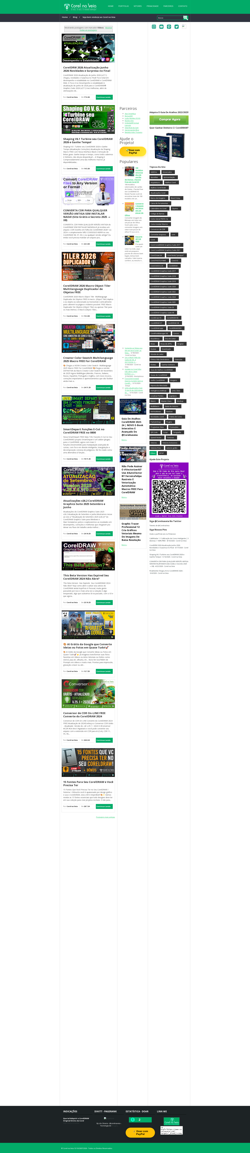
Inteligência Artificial (158, 390)
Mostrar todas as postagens (96, 28)
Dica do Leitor (170, 338)
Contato (182, 6)
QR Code (154, 432)
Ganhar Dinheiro (168, 364)
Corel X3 (175, 260)
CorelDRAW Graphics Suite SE (162, 307)
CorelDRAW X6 (172, 318)
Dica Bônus (155, 338)
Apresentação (169, 177)
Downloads (166, 349)
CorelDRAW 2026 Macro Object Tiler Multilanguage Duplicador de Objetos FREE (87, 289)
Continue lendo (103, 97)
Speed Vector (156, 437)
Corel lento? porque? (175, 255)
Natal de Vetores (171, 406)
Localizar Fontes (157, 396)
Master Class (166, 401)
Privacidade (152, 6)
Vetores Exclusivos (169, 443)
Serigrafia (177, 432)
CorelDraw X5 (156, 318)
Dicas (153, 344)
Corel (153, 240)
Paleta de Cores (175, 417)
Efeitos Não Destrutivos (160, 359)
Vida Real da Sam (132, 127)
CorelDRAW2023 (175, 328)
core (173, 234)
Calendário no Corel (158, 208)
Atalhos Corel (170, 182)
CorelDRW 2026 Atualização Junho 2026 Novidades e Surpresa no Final (86, 69)
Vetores (138, 6)
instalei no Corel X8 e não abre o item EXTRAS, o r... (133, 371)
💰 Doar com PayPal (140, 1132)
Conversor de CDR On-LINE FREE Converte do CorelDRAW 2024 (84, 714)
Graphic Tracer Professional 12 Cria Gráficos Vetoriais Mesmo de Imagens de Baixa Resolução (132, 531)
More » (124, 440)
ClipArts (175, 208)
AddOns (154, 172)
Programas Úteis (157, 427)
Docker (153, 349)
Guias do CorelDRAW (159, 375)
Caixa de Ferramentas (159, 203)
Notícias (169, 411)
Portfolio (123, 6)
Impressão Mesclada (159, 385)
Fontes (153, 364)
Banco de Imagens (158, 198)
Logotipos (173, 396)
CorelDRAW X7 (156, 323)
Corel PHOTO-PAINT (158, 260)
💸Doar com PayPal (133, 151)
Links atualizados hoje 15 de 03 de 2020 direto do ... (134, 390)
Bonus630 (129, 116)
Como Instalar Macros (159, 224)
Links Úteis (176, 390)
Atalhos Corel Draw (158, 187)
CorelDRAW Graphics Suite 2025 (163, 302)
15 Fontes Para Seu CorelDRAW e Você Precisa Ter (88, 783)
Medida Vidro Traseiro (133, 132)
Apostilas (154, 177)
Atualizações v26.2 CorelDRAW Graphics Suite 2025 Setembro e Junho (84, 504)
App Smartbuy (130, 113)
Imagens (173, 380)
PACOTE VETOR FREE (138, 239)
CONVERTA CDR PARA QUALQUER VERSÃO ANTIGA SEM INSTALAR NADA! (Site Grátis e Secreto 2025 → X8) (86, 215)
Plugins (169, 422)
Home (110, 6)
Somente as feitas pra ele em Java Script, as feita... (133, 350)
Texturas (170, 437)
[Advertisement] (88, 841)
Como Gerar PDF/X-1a (159, 219)
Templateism (118, 1148)
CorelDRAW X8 (173, 323)
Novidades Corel (157, 417)
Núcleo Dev (129, 120)
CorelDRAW (173, 266)
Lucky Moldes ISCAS (132, 118)
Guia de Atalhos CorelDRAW (162, 370)
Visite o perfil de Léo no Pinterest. (162, 534)
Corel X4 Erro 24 (157, 266)
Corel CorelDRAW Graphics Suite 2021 (165, 250)
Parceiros (168, 6)
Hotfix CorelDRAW (158, 380)
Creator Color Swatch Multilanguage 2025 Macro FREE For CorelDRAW (88, 359)
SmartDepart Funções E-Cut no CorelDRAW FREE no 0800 (83, 430)
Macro (153, 401)
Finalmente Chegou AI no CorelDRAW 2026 (165, 571)
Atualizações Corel (158, 193)
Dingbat (180, 344)
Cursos (176, 333)
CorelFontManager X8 (159, 333)
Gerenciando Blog (132, 130)
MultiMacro (155, 406)
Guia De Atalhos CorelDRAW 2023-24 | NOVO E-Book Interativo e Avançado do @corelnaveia (132, 426)
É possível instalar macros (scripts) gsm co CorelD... (134, 380)
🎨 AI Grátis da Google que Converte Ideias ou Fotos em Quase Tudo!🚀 (87, 645)
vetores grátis (171, 448)
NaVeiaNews (156, 411)
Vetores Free (156, 448)
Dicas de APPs (166, 344)
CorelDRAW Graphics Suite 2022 (163, 292)
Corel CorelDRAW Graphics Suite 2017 (165, 245)
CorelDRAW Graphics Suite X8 (162, 312)
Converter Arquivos (158, 234)
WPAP (161, 453)
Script (165, 432)
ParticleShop (156, 422)
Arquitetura (155, 182)
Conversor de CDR (158, 229)
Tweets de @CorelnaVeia (159, 525)
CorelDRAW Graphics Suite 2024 (163, 297)
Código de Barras (157, 214)
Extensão (178, 359)
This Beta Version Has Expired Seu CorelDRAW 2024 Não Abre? (86, 577)
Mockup (180, 401)
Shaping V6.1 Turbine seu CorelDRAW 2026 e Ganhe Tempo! (88, 140)
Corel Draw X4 (156, 255)
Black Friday (175, 198)
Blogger (115, 1126)
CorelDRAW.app (157, 328)
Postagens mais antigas (105, 817)
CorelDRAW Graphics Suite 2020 (163, 286)
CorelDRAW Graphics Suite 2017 (163, 271)
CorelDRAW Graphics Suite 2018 (163, 276)
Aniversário (167, 172)
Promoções (173, 427)
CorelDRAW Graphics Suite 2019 (163, 281)
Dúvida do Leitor (157, 354)
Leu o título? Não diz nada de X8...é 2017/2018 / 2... (132, 359)
